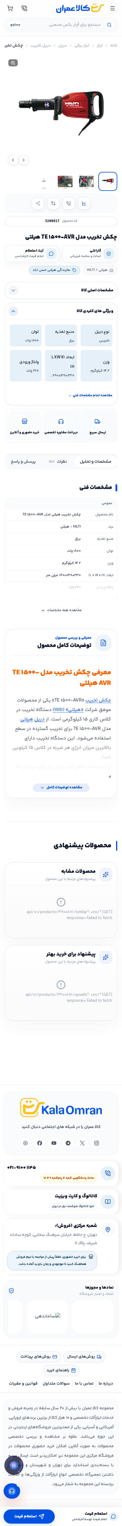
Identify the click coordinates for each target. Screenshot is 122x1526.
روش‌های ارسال (81, 1357)
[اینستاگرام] (96, 1143)
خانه (113, 46)
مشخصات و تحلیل (95, 461)
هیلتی (26, 719)
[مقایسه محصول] (53, 203)
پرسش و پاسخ (23, 461)
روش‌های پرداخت (35, 1357)
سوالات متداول (56, 1384)
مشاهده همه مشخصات (64, 610)
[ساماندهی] (47, 1316)
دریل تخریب (40, 46)
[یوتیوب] (54, 1143)
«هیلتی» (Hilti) (68, 710)
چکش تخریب (98, 700)
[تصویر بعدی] (13, 160)
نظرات (58, 461)
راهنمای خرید (57, 1370)
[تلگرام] (68, 1143)
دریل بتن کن (51, 767)
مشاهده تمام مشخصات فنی (90, 395)
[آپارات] (25, 1143)
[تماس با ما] (24, 8)
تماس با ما (84, 1384)
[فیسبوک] (40, 1143)
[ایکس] (82, 1143)
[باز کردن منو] (112, 8)
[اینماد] (93, 1316)
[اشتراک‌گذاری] (38, 203)
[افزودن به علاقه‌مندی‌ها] (68, 203)
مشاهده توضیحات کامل (64, 787)
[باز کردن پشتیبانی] (12, 1491)
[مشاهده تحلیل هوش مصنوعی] (14, 1466)
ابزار (100, 46)
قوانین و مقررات (23, 1384)
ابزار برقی (82, 46)
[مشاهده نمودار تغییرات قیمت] (84, 203)
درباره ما (106, 1384)
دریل (62, 46)
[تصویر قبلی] (23, 160)
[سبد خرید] (10, 8)
